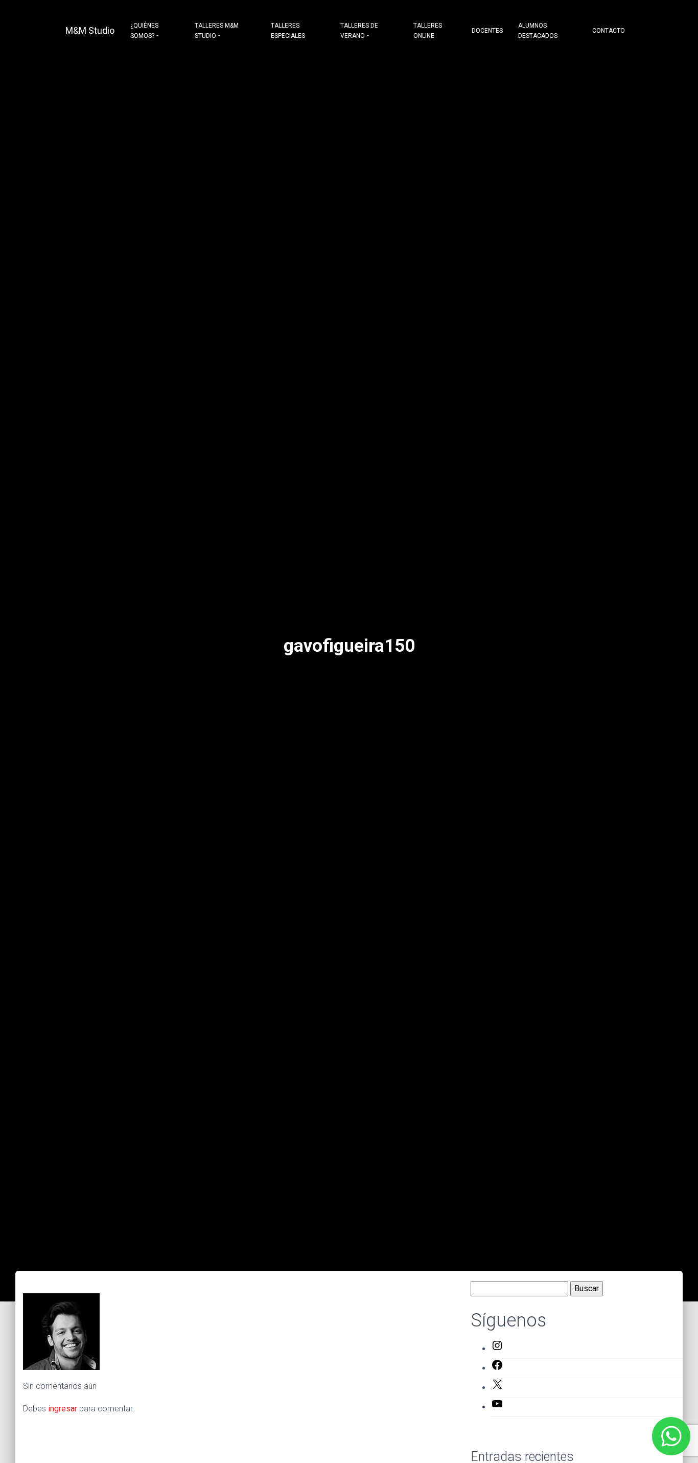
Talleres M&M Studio (217, 30)
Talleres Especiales (288, 30)
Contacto (608, 30)
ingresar (62, 1408)
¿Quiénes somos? (144, 30)
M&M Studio (89, 30)
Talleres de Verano (359, 30)
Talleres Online (427, 30)
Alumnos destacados (537, 30)
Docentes (487, 30)
